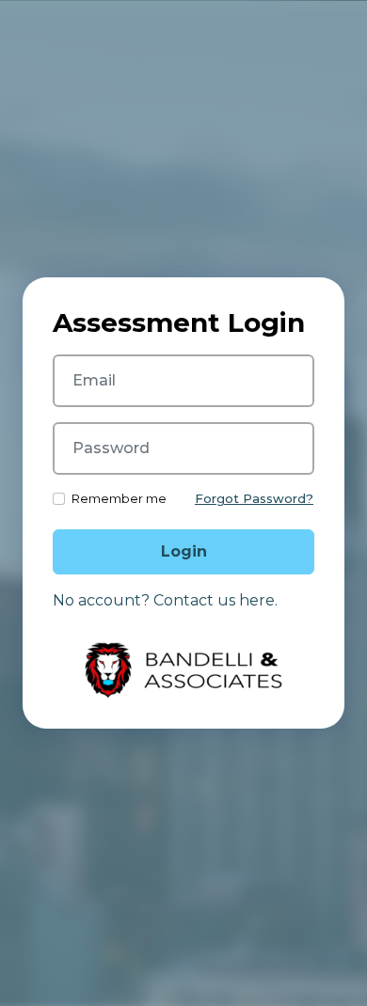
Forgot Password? (254, 498)
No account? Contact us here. (165, 600)
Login (184, 551)
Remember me (119, 498)
